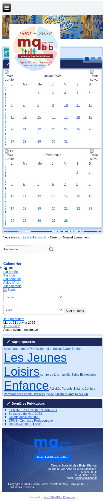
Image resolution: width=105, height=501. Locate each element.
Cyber (66, 349)
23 (54, 129)
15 (39, 117)
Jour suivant (11, 326)
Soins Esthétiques (83, 374)
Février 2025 (52, 155)
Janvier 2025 (53, 76)
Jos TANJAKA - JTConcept (59, 497)
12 (90, 105)
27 (12, 141)
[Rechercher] (10, 289)
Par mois (9, 275)
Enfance (26, 385)
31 (66, 141)
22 (39, 129)
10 (66, 105)
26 (90, 129)
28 (25, 141)
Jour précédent (13, 319)
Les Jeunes (35, 357)
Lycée (50, 394)
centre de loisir (50, 374)
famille (66, 374)
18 (78, 117)
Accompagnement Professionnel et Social (33, 349)
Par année (10, 272)
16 (54, 117)
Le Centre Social (34, 237)
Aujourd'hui (11, 282)
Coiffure (90, 388)
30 (54, 141)
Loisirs (22, 371)
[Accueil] (34, 72)
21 (25, 129)
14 (25, 117)
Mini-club (81, 394)
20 (12, 129)
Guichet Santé (64, 394)
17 (66, 117)
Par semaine (12, 279)
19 (90, 117)
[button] (95, 231)
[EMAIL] (11, 268)
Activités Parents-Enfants (66, 388)
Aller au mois (12, 286)
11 (78, 105)
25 (78, 129)
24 (66, 129)
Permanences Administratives (24, 394)
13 (12, 117)
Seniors (77, 349)
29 (39, 141)
